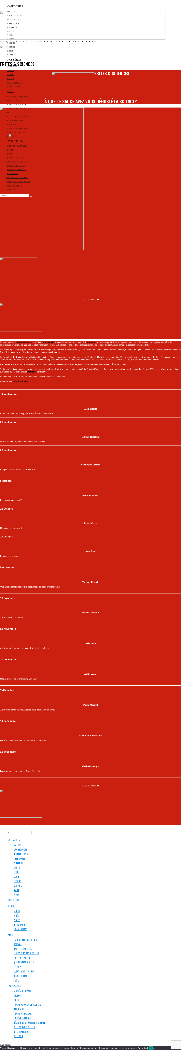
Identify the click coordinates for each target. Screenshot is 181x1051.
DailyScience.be (24, 342)
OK (151, 1048)
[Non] (154, 1048)
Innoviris (90, 342)
